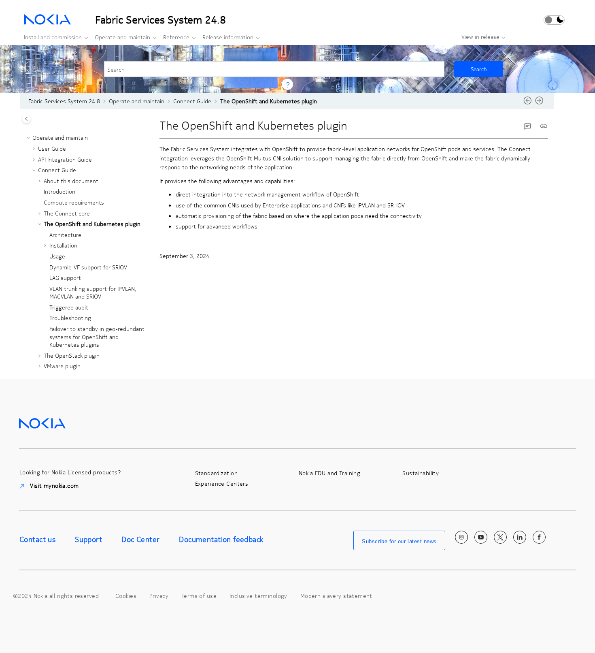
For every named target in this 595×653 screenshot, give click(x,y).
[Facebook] (539, 537)
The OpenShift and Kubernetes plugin (268, 101)
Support (88, 539)
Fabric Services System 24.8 (64, 101)
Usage (57, 256)
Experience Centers (222, 483)
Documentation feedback (221, 539)
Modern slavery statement (336, 595)
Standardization (216, 473)
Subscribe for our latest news (399, 541)
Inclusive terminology (258, 595)
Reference (176, 37)
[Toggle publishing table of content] (26, 119)
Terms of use (199, 595)
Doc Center (140, 539)
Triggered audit (68, 307)
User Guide (52, 148)
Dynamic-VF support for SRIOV (88, 267)
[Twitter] (500, 537)
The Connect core (67, 213)
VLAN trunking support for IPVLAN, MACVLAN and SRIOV (92, 292)
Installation (63, 245)
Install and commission (53, 37)
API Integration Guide (65, 159)
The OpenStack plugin (72, 355)
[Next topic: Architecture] (539, 103)
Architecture (65, 234)
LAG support (65, 277)
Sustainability (420, 473)
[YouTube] (480, 537)
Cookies (125, 595)
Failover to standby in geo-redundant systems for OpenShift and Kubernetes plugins (96, 336)
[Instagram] (461, 537)
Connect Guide (192, 101)
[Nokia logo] (42, 422)
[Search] (478, 69)
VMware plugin (62, 366)
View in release (480, 36)
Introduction (59, 191)
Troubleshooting (70, 318)
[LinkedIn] (519, 537)
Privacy (158, 595)
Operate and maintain (122, 37)
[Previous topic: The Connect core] (528, 103)
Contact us (37, 539)
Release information (227, 37)
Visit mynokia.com (53, 485)
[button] (29, 138)
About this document (71, 181)
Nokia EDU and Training (329, 473)
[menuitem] (53, 36)
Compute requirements (74, 202)
